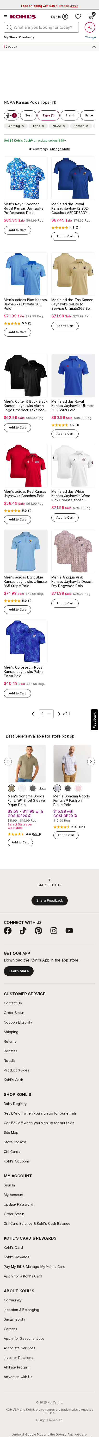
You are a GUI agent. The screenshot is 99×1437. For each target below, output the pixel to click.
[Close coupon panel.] (93, 46)
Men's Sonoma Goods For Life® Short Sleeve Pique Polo (26, 800)
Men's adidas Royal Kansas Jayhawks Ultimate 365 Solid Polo (73, 405)
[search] (9, 27)
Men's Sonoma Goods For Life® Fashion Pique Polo (71, 800)
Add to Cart (17, 230)
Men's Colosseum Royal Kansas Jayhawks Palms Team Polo (23, 671)
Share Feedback (49, 900)
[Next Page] (59, 713)
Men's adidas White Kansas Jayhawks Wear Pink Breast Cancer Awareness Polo (70, 495)
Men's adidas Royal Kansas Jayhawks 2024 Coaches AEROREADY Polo (70, 208)
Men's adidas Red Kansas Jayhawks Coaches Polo (25, 493)
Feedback (94, 720)
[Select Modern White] (22, 788)
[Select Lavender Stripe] (57, 788)
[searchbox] (41, 27)
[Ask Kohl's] (90, 27)
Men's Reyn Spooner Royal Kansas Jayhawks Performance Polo (23, 208)
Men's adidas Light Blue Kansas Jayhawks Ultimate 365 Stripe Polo (25, 581)
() (78, 227)
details (10, 77)
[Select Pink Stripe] (78, 788)
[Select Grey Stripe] (68, 788)
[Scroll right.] (91, 72)
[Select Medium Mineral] (33, 788)
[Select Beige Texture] (11, 788)
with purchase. (49, 6)
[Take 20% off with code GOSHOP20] (28, 72)
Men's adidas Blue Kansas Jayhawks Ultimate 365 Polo (25, 304)
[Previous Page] (33, 713)
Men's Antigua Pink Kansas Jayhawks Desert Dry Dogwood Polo (72, 581)
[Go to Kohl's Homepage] (23, 17)
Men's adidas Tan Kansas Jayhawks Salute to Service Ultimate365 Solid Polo (72, 304)
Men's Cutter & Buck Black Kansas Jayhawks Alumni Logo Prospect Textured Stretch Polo (26, 405)
